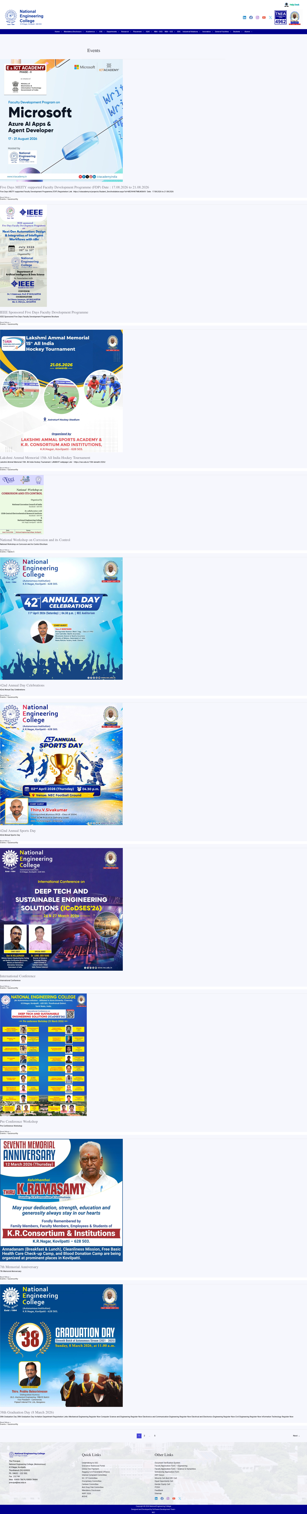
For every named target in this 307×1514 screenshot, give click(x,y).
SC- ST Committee (89, 1478)
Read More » (5, 197)
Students (236, 32)
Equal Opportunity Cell (164, 1481)
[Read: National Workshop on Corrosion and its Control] (22, 504)
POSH (157, 1487)
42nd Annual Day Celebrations (22, 685)
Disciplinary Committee (91, 1481)
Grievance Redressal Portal (93, 1466)
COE (100, 32)
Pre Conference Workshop (19, 1121)
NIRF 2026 (86, 1493)
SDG (178, 32)
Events (3, 199)
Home (57, 32)
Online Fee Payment (90, 1469)
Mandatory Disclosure (72, 32)
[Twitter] (270, 17)
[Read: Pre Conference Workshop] (43, 1054)
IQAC (148, 32)
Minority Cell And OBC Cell (166, 1478)
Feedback (159, 1490)
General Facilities (222, 32)
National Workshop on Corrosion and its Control (35, 539)
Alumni (247, 32)
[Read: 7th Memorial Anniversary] (61, 1200)
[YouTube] (264, 17)
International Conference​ (17, 975)
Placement (137, 32)
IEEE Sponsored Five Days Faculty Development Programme (44, 312)
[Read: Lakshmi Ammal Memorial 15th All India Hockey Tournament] (61, 391)
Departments (112, 32)
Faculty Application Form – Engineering (171, 1466)
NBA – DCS (158, 32)
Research (125, 32)
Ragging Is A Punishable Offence (96, 1472)
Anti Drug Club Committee (92, 1487)
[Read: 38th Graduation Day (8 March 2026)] (61, 1345)
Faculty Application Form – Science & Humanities (175, 1469)
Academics (90, 32)
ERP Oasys (159, 1475)
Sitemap (158, 1493)
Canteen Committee (90, 1484)
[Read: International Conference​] (61, 909)
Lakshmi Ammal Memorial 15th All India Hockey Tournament (45, 457)
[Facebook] (251, 17)
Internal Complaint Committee (94, 1475)
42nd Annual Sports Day (18, 830)
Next (296, 1435)
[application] (61, 32)
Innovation (206, 32)
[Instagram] (257, 17)
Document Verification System (167, 1463)
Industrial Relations (190, 32)
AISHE (84, 1496)
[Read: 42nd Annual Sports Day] (61, 764)
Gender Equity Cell (162, 1484)
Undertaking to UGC (90, 1463)
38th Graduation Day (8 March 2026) (27, 1412)
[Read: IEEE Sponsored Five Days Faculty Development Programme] (23, 255)
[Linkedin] (244, 17)
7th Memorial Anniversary (19, 1266)
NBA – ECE (169, 32)
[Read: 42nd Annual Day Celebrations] (61, 618)
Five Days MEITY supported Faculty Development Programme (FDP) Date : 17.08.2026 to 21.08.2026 (74, 187)
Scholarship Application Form (167, 1472)
